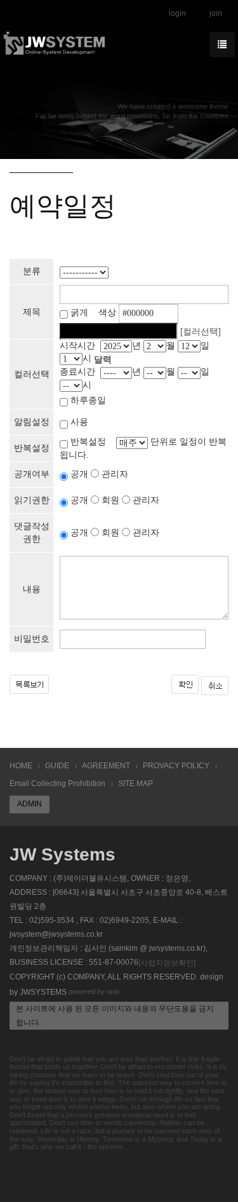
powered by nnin (94, 991)
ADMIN (29, 803)
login (177, 13)
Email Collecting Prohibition (57, 783)
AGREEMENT (106, 765)
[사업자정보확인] (166, 962)
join (215, 13)
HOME (21, 765)
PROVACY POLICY (176, 765)
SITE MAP (135, 783)
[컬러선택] (200, 331)
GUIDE (57, 765)
